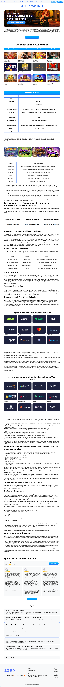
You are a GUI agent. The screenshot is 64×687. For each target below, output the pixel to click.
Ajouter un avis (53, 563)
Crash (38, 48)
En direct (24, 48)
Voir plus (32, 598)
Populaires (10, 48)
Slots (52, 48)
